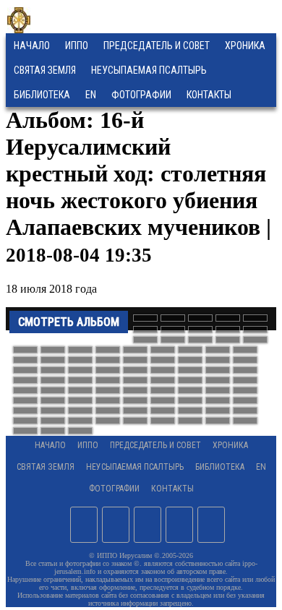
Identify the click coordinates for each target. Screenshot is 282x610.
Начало (32, 45)
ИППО (76, 45)
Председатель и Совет (156, 45)
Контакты (172, 489)
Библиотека (42, 94)
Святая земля (45, 70)
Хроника (245, 45)
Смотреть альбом (68, 322)
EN (90, 94)
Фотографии (114, 489)
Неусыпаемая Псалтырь (149, 70)
